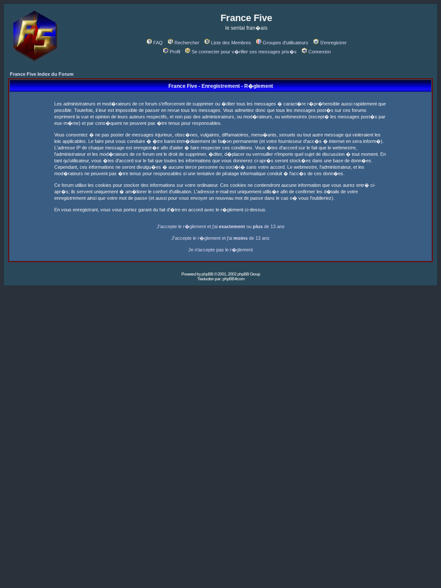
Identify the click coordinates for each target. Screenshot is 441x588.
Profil (175, 51)
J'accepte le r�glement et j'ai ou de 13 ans (221, 226)
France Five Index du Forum (42, 74)
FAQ (158, 42)
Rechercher (186, 42)
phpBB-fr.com (233, 278)
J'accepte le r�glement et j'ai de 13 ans (220, 238)
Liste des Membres (231, 42)
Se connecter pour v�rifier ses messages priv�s (244, 51)
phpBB (207, 274)
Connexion (319, 51)
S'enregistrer (333, 42)
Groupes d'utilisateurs (285, 42)
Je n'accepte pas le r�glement (220, 249)
